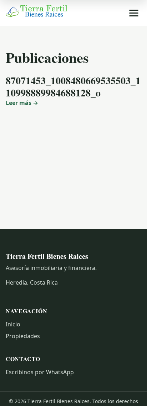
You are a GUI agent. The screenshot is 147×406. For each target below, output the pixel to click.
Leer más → (22, 103)
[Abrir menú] (133, 13)
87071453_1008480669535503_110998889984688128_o (73, 86)
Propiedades (23, 336)
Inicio (13, 324)
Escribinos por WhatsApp (40, 372)
